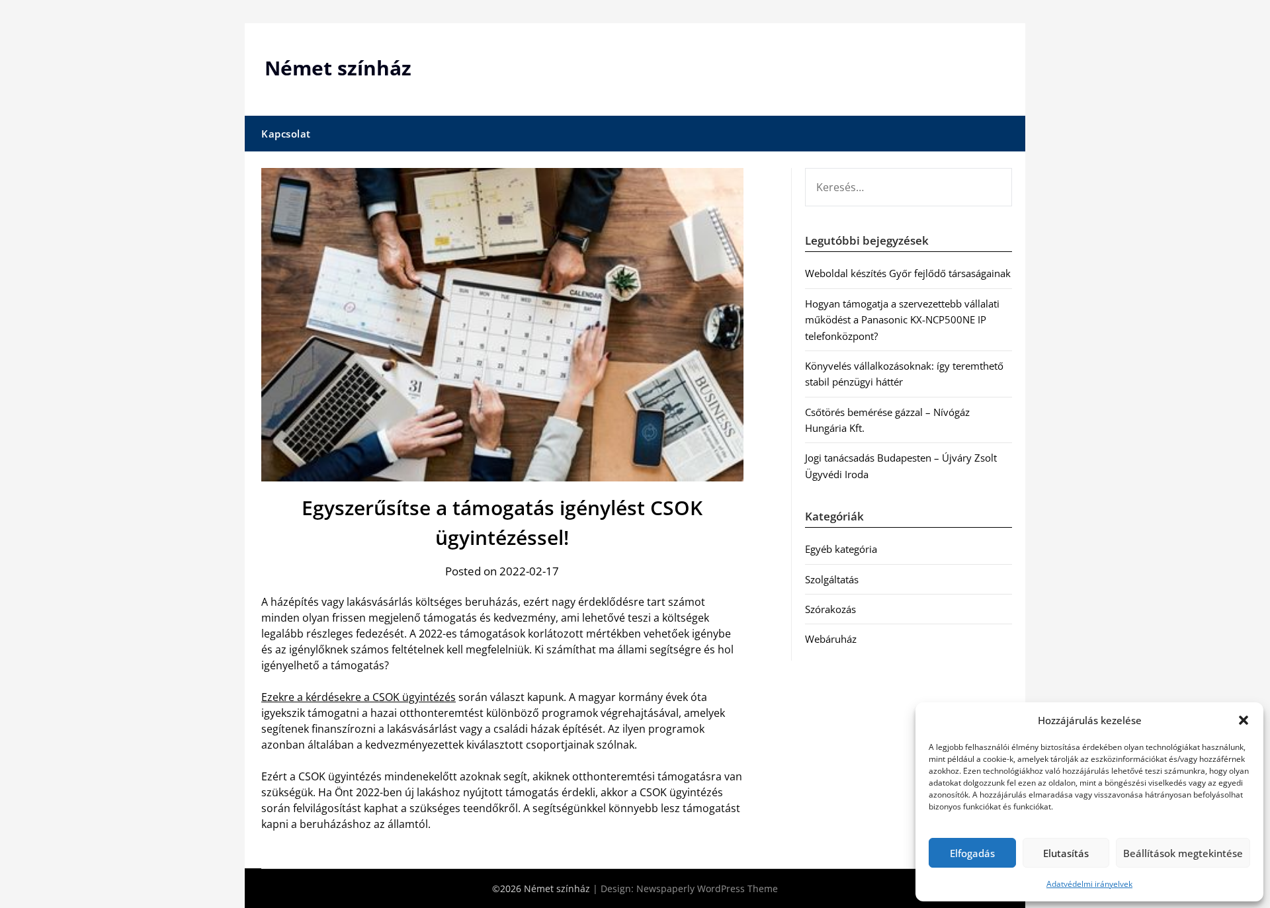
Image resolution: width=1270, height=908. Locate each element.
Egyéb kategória (841, 549)
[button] (1243, 720)
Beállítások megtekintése (1183, 853)
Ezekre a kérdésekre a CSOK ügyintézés (358, 697)
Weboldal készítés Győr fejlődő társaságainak (908, 273)
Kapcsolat (286, 133)
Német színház (338, 67)
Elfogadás (972, 853)
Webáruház (831, 638)
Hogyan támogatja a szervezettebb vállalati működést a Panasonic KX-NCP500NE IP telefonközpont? (902, 320)
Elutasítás (1066, 853)
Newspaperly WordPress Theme (707, 888)
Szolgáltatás (832, 579)
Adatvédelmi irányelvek (1089, 883)
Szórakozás (830, 609)
